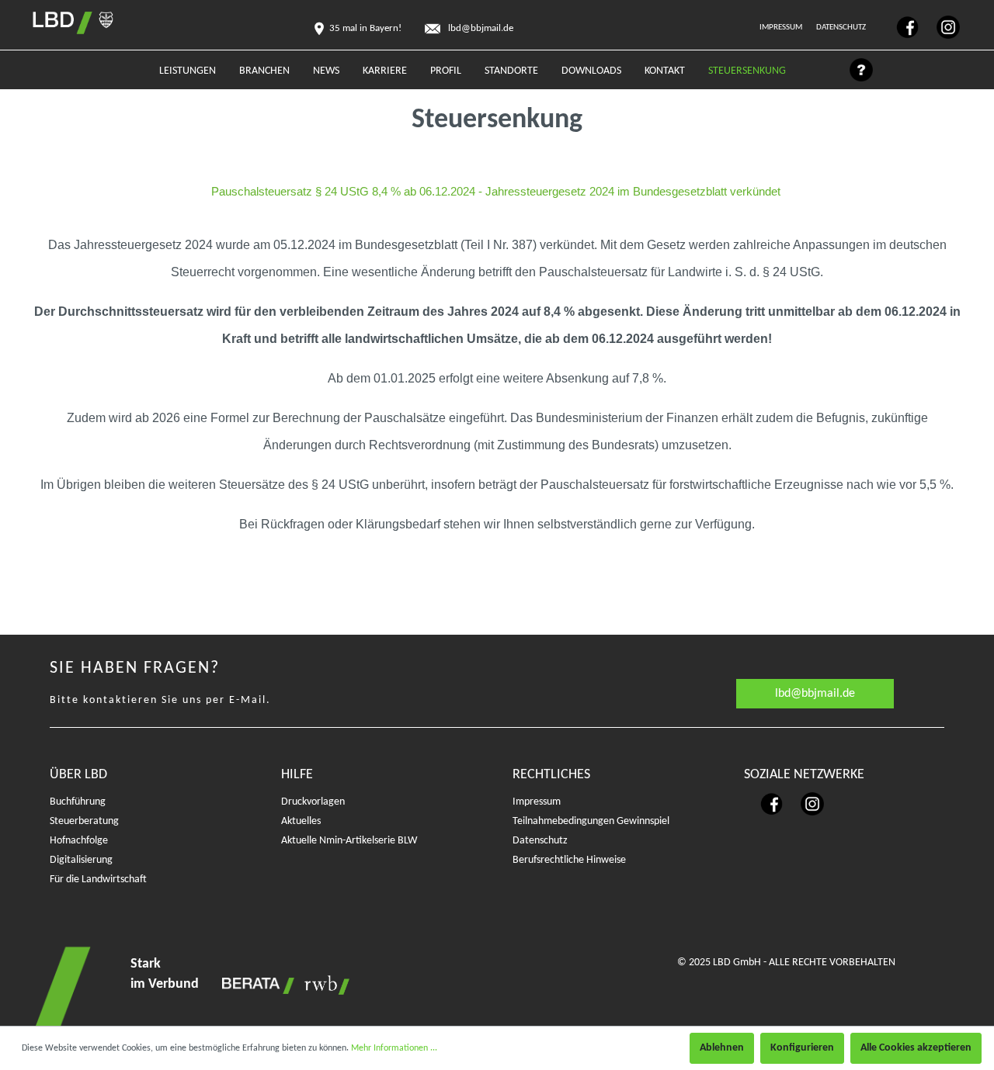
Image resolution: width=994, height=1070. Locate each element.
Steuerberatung (84, 821)
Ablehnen (722, 1048)
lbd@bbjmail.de (815, 693)
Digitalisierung (81, 860)
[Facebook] (900, 27)
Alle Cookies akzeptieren (915, 1048)
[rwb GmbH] (323, 985)
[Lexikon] (853, 74)
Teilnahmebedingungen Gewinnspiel (591, 821)
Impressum (781, 27)
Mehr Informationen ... (394, 1048)
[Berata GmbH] (255, 985)
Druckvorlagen (313, 802)
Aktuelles (301, 821)
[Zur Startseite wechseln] (59, 23)
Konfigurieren (802, 1048)
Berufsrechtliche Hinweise (569, 860)
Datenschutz (841, 27)
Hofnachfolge (79, 841)
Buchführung (78, 802)
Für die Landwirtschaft (98, 879)
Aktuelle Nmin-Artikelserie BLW (349, 841)
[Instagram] (940, 27)
